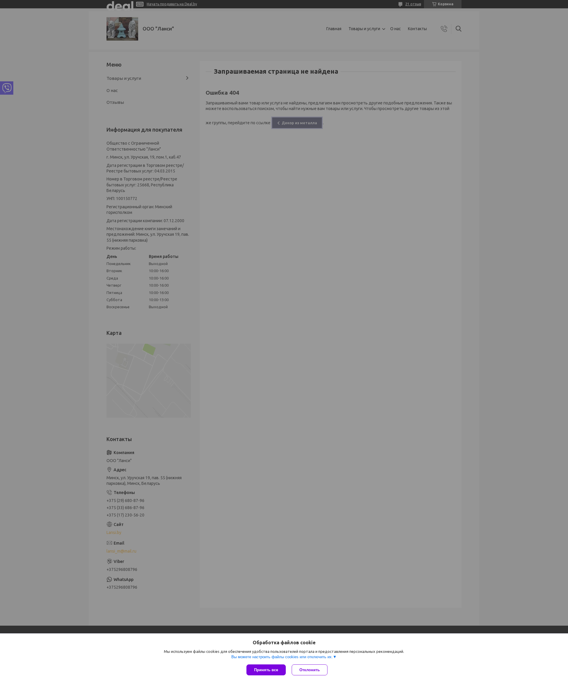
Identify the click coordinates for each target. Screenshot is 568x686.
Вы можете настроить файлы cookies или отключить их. (282, 657)
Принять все (266, 670)
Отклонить (309, 670)
